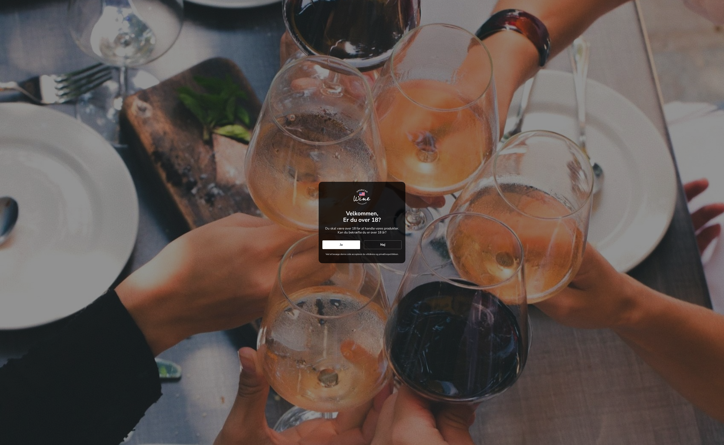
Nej (382, 244)
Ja (341, 244)
